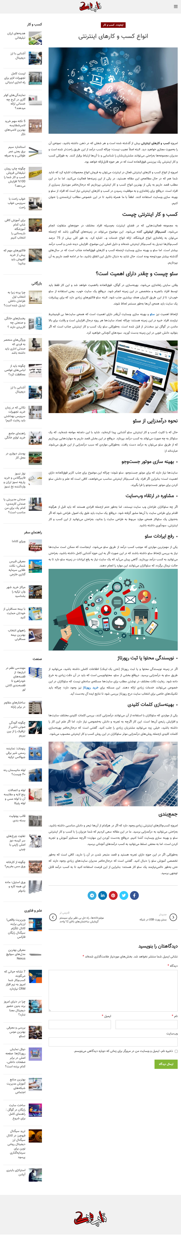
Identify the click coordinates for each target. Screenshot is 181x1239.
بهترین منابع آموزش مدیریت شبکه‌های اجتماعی (16, 1086)
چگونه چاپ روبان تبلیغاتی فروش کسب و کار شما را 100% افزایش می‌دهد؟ (14, 177)
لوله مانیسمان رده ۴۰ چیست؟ (14, 772)
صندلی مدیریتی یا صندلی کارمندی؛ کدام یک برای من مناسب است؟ (14, 506)
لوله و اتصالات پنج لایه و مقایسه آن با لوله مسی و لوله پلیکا (14, 797)
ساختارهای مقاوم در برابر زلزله (14, 705)
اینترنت (119, 25)
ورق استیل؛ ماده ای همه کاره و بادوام (15, 886)
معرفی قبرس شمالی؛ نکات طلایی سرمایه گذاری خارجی (17, 568)
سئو (152, 314)
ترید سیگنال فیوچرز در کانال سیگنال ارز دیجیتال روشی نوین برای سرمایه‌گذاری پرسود (16, 1144)
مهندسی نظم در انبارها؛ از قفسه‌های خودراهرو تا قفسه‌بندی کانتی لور (15, 679)
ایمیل (106, 1016)
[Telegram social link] (92, 895)
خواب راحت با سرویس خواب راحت (16, 203)
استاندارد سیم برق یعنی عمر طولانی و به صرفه (14, 151)
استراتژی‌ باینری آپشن (15, 1172)
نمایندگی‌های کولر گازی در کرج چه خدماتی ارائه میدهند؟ (14, 102)
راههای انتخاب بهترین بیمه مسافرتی (16, 635)
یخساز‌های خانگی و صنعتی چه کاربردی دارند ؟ (14, 323)
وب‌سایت (172, 1033)
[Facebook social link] (134, 895)
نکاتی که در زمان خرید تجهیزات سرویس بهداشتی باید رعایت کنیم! (14, 414)
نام (175, 1016)
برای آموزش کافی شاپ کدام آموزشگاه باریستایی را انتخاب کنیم (15, 229)
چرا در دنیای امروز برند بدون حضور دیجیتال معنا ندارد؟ (14, 1008)
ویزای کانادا (18, 541)
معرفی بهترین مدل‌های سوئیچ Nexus (15, 954)
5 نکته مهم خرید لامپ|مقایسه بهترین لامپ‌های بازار (15, 128)
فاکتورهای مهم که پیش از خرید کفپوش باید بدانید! (14, 257)
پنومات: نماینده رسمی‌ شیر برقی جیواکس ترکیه (15, 753)
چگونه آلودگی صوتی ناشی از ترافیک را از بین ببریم (16, 729)
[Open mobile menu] (176, 6)
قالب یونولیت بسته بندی (17, 818)
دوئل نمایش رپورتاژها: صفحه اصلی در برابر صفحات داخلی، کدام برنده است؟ (15, 1058)
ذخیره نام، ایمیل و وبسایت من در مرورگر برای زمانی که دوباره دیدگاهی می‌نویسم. (123, 1051)
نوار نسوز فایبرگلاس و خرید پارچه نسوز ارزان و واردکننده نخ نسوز (14, 480)
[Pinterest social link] (113, 895)
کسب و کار (109, 25)
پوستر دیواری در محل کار (15, 456)
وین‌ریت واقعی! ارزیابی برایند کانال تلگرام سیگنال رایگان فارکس (15, 928)
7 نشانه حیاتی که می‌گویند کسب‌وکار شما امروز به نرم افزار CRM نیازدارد (14, 980)
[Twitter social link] (123, 895)
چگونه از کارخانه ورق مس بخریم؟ (15, 864)
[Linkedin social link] (102, 895)
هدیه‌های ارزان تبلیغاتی (16, 35)
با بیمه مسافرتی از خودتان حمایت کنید (14, 613)
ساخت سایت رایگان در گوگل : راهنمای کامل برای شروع (15, 1112)
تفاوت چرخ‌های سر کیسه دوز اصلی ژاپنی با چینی (15, 843)
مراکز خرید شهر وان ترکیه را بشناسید (15, 591)
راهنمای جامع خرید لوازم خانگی (15, 435)
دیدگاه (173, 966)
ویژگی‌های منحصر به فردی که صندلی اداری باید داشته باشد (14, 346)
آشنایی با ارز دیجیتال (17, 55)
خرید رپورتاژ (90, 687)
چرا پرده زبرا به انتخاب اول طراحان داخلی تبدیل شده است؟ (14, 299)
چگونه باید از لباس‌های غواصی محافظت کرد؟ (14, 370)
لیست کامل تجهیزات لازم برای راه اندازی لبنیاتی (14, 78)
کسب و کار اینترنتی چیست (150, 214)
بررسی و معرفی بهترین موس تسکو (16, 1032)
